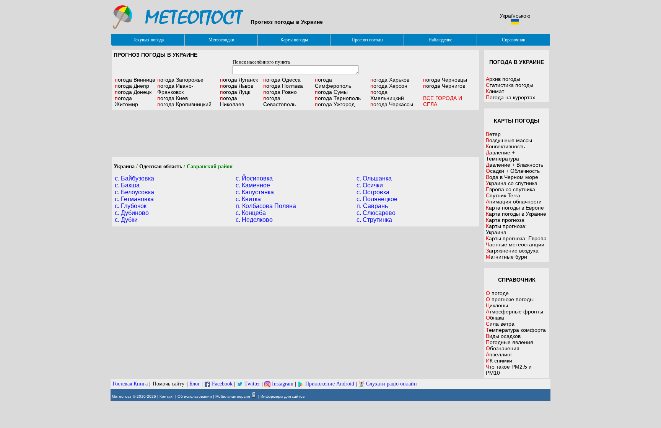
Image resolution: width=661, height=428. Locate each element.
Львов (236, 86)
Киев (172, 98)
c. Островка (373, 192)
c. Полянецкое (377, 199)
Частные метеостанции (515, 244)
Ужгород (335, 104)
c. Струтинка (374, 219)
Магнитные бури (506, 257)
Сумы (331, 92)
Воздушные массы (509, 140)
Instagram (282, 384)
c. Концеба (251, 213)
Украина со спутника (511, 183)
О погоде (497, 293)
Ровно (280, 92)
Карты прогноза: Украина (506, 229)
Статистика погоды (509, 85)
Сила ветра (500, 324)
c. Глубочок (131, 206)
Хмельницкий (387, 95)
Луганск (239, 80)
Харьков (389, 80)
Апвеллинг (499, 354)
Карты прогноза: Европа (516, 238)
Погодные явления (509, 342)
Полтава (283, 86)
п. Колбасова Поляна (266, 206)
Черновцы (445, 80)
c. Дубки (126, 219)
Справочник (513, 40)
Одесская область (160, 166)
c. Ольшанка (374, 178)
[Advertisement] (295, 133)
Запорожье (180, 80)
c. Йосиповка (254, 178)
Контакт (167, 396)
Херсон (388, 86)
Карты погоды (294, 40)
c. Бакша (127, 185)
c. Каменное (253, 185)
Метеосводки (221, 40)
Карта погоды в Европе (515, 208)
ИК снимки (499, 360)
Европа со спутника (510, 189)
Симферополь (333, 83)
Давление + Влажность (514, 165)
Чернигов (444, 86)
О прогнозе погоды (510, 299)
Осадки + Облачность (513, 171)
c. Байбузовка (134, 178)
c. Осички (370, 185)
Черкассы (391, 104)
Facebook (222, 384)
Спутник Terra (503, 195)
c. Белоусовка (134, 192)
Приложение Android (329, 384)
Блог (194, 384)
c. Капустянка (255, 192)
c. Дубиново (132, 213)
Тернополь (338, 98)
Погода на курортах (510, 97)
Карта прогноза (505, 220)
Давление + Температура (502, 155)
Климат (495, 91)
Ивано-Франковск (175, 89)
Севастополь (279, 101)
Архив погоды (503, 79)
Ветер (493, 134)
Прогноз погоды (367, 40)
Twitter (252, 384)
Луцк (235, 92)
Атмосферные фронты (514, 311)
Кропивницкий (184, 104)
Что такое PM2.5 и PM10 (509, 370)
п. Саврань (372, 206)
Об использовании (194, 396)
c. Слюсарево (376, 213)
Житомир (126, 101)
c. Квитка (248, 199)
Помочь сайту (168, 384)
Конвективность (505, 146)
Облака (495, 318)
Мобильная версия (232, 396)
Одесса (282, 80)
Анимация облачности (514, 201)
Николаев (232, 101)
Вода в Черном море (512, 177)
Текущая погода (148, 40)
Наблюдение (440, 40)
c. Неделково (254, 219)
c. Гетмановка (134, 199)
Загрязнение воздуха (512, 251)
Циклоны (497, 305)
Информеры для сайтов (282, 396)
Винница (135, 80)
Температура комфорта (516, 330)
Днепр (132, 86)
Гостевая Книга (130, 384)
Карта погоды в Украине (516, 214)
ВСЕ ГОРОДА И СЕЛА (442, 101)
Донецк (133, 92)
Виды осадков (503, 336)
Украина (124, 166)
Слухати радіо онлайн (391, 384)
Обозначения (502, 348)
